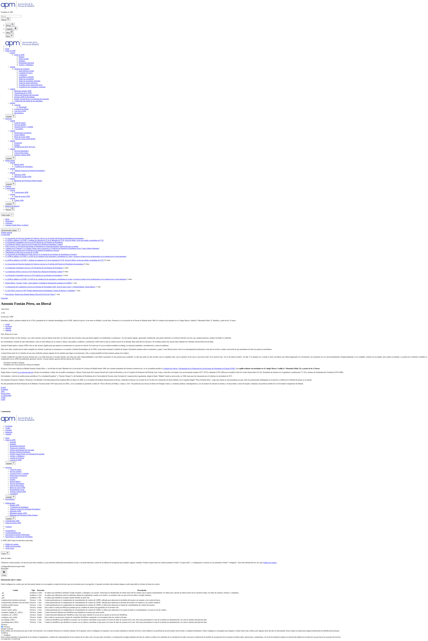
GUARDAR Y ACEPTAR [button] (10, 639)
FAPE (3, 399)
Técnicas (7, 627)
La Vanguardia (6, 395)
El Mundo (4, 389)
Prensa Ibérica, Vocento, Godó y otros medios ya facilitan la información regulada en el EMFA (38, 283)
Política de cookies (270, 563)
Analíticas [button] (4, 633)
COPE (3, 397)
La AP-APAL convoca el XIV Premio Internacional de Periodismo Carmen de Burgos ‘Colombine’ (40, 291)
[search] (10, 24)
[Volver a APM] (17, 8)
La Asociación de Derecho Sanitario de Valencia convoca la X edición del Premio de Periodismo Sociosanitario (44, 264)
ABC (3, 391)
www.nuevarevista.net (25, 372)
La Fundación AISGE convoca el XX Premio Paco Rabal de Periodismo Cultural (34, 272)
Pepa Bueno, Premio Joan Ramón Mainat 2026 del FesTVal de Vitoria (30, 294)
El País (3, 387)
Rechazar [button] (12, 566)
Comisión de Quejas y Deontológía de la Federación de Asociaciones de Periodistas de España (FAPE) (199, 368)
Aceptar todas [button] (20, 566)
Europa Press (5, 393)
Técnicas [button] (4, 624)
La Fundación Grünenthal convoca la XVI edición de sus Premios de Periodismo (33, 275)
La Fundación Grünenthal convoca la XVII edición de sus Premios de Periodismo (34, 268)
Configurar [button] (5, 566)
